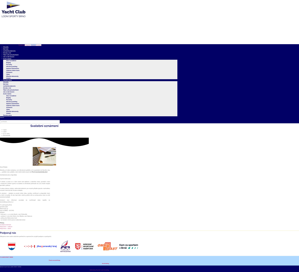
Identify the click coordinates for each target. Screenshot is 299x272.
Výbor (8, 74)
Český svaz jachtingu (54, 260)
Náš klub (5, 49)
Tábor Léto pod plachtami (11, 55)
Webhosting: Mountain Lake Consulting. (99, 270)
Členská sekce (7, 80)
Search (2, 117)
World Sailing (105, 263)
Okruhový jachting (11, 66)
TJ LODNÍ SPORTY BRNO (6, 257)
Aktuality (5, 47)
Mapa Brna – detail (5, 228)
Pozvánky (9, 64)
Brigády (8, 62)
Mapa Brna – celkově (6, 226)
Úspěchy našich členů (12, 70)
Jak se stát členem (8, 57)
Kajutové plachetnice (12, 68)
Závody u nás (7, 53)
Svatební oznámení (5, 224)
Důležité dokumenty (12, 76)
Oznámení (9, 72)
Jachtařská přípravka (9, 51)
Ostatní (8, 78)
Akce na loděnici (11, 60)
